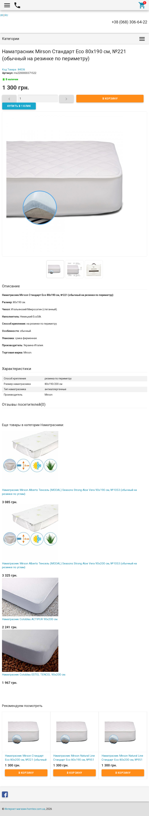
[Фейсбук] (6, 795)
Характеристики (16, 369)
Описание (11, 286)
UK (1, 15)
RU (6, 15)
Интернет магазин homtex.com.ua (25, 808)
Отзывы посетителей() (23, 404)
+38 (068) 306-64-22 (129, 22)
